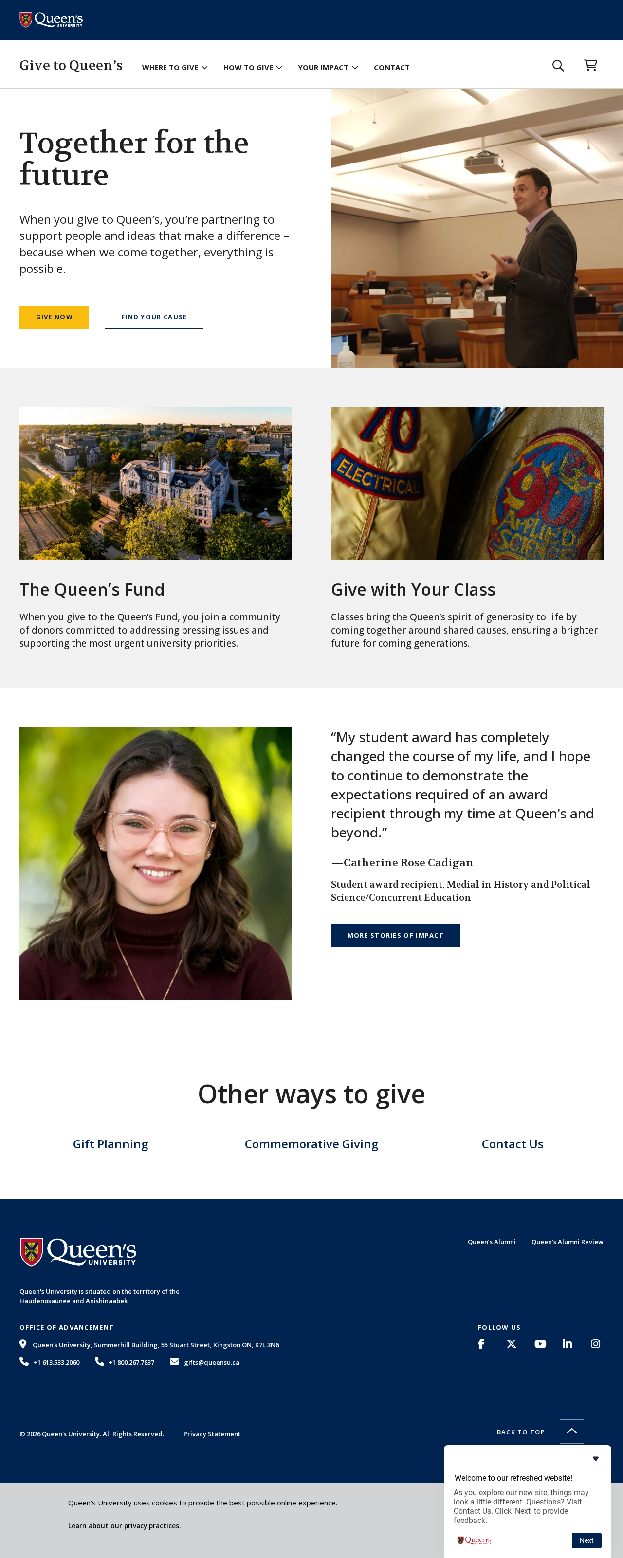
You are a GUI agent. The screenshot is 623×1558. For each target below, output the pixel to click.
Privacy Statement (211, 1434)
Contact (392, 67)
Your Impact (323, 67)
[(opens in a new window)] (484, 1344)
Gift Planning (110, 1145)
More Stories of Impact (396, 935)
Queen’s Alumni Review (567, 1241)
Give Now (54, 316)
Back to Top (521, 1432)
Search (558, 65)
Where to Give (170, 67)
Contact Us (513, 1145)
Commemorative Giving (311, 1145)
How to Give (248, 67)
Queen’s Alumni (492, 1241)
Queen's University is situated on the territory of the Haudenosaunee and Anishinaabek (99, 1295)
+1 (56, 1362)
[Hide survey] (596, 1459)
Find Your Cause (154, 316)
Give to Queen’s (71, 65)
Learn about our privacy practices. (124, 1526)
